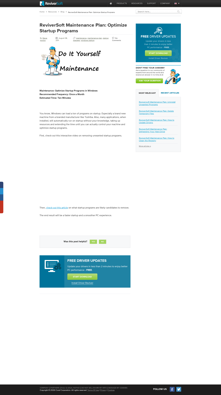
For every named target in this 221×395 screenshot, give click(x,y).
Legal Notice (73, 388)
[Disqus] (85, 335)
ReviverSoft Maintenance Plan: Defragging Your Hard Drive (153, 130)
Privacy (103, 390)
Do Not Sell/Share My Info (94, 388)
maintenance (81, 38)
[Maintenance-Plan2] (71, 76)
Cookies (111, 390)
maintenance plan (94, 38)
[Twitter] (178, 391)
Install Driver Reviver (82, 282)
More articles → (145, 146)
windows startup (87, 40)
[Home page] (110, 3)
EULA (63, 388)
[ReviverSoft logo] (51, 3)
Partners (55, 388)
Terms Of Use (93, 390)
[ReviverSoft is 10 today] (104, 3)
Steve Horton (43, 39)
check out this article (57, 207)
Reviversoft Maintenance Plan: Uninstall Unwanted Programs (157, 103)
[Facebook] (172, 391)
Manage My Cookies (118, 388)
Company (44, 388)
